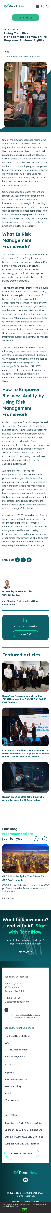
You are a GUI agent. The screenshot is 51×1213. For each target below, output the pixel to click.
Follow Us (26, 634)
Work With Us (11, 1100)
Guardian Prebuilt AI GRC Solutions (23, 1129)
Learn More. (14, 1206)
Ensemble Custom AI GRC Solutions (23, 1136)
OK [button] (25, 1210)
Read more (8, 898)
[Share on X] (29, 559)
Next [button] (45, 839)
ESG (6, 1042)
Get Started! (26, 952)
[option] (25, 872)
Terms (26, 1201)
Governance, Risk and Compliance (22, 56)
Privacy (16, 1201)
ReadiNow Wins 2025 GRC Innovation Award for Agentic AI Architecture (23, 798)
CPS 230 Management (16, 1049)
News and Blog (12, 1086)
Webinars (9, 1072)
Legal (36, 1201)
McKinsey (37, 474)
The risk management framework (20, 287)
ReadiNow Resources (15, 1079)
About (7, 1093)
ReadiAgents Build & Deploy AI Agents (25, 1123)
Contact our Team (21, 1153)
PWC (20, 515)
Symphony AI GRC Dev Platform (21, 1143)
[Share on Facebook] (23, 559)
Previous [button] (36, 839)
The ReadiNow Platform (17, 1036)
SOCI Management (14, 1056)
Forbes (21, 426)
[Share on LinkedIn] (17, 559)
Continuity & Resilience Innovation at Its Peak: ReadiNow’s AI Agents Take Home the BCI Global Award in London (25, 753)
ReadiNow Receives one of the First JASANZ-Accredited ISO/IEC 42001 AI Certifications (24, 699)
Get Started (25, 18)
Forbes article (27, 265)
